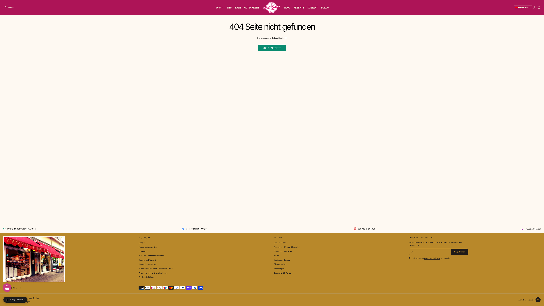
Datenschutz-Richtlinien (432, 258)
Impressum (143, 251)
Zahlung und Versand (147, 260)
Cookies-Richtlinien (146, 277)
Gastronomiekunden (282, 260)
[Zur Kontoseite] (534, 7)
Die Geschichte (280, 242)
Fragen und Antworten (148, 247)
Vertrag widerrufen (17, 300)
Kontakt (141, 242)
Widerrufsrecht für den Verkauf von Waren (156, 268)
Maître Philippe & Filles (29, 298)
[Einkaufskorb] (539, 7)
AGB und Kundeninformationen (151, 255)
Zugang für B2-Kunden (283, 272)
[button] (8, 7)
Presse (276, 255)
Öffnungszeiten (280, 264)
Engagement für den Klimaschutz (287, 247)
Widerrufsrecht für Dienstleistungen (153, 272)
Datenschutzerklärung (147, 264)
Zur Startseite (272, 48)
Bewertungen (279, 268)
